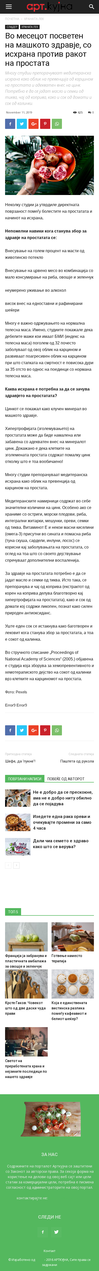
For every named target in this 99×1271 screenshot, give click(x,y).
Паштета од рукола (77, 761)
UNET (40, 1260)
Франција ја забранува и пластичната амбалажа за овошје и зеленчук (26, 961)
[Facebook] (43, 1232)
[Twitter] (56, 1232)
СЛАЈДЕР (12, 27)
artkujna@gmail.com (65, 1198)
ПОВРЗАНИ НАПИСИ (24, 779)
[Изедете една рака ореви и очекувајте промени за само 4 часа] (17, 822)
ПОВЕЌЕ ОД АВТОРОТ (66, 779)
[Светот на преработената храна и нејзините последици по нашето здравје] (26, 1041)
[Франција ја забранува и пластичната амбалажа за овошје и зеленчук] (26, 936)
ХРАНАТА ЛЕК (34, 19)
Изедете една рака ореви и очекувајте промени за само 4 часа (62, 822)
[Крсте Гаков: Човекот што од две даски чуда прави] (26, 984)
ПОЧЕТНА (12, 19)
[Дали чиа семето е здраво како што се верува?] (17, 846)
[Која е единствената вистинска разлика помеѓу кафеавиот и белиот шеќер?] (73, 984)
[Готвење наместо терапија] (73, 936)
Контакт (49, 1251)
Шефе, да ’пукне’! (20, 761)
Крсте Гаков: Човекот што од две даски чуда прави (25, 1008)
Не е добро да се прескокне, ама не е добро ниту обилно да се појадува (63, 798)
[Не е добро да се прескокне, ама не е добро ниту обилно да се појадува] (17, 798)
